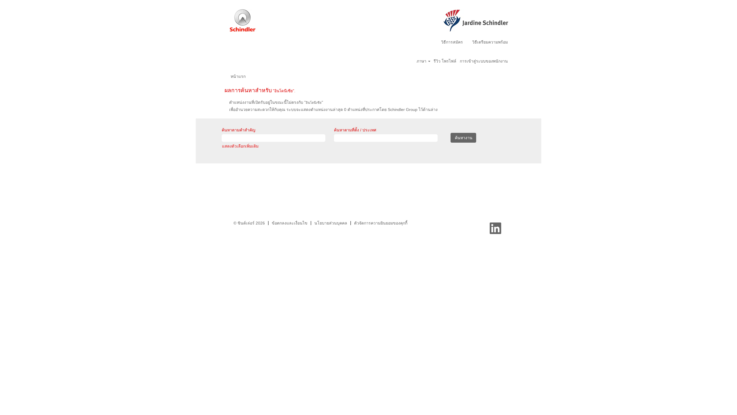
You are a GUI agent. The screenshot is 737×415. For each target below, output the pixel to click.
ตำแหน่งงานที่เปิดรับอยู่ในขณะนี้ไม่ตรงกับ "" (276, 102)
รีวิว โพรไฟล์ (445, 61)
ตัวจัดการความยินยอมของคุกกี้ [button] (380, 223)
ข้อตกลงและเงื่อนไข (289, 223)
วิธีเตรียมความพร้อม (490, 42)
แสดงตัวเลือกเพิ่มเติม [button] (240, 146)
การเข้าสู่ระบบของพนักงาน (484, 61)
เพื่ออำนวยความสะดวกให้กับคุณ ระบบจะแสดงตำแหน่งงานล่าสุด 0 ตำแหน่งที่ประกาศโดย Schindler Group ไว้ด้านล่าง (333, 109)
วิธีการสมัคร (452, 42)
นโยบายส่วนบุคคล (330, 223)
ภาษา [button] (422, 61)
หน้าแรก (238, 76)
